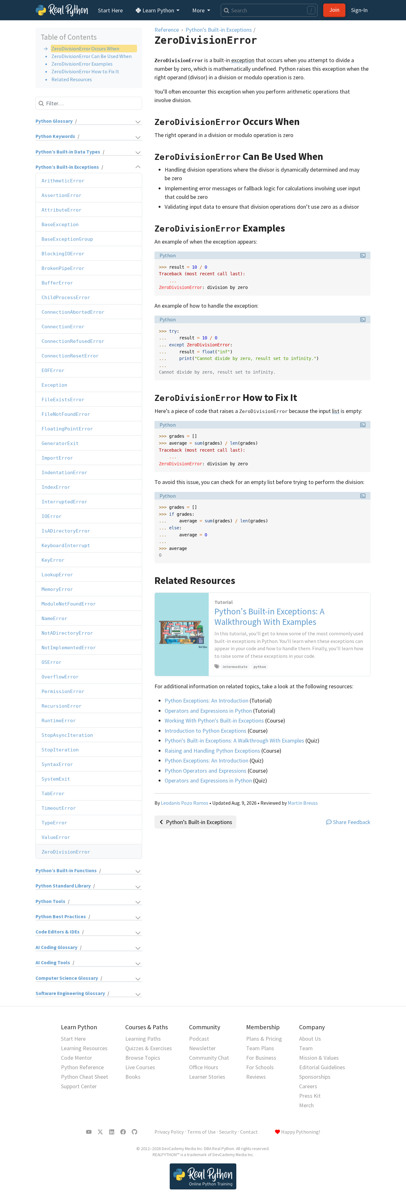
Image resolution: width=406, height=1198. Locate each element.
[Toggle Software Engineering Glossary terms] (126, 994)
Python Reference (82, 1067)
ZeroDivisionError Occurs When (85, 48)
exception (242, 60)
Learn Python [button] (158, 10)
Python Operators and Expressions (205, 770)
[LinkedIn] (111, 1132)
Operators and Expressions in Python (208, 710)
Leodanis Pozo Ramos (184, 803)
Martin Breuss (303, 803)
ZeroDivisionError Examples (82, 64)
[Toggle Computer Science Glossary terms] (122, 978)
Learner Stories (207, 1076)
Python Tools (50, 901)
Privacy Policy (169, 1132)
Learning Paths (143, 1038)
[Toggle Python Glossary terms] (110, 121)
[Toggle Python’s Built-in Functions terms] (122, 871)
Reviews (256, 1076)
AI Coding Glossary (56, 947)
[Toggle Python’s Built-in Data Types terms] (124, 152)
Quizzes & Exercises (148, 1048)
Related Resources (71, 79)
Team (306, 1048)
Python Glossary (54, 121)
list (335, 411)
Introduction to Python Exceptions (205, 730)
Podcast (199, 1038)
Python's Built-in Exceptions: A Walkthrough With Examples (234, 740)
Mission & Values (319, 1057)
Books (133, 1076)
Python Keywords (55, 137)
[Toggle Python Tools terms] (106, 902)
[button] (362, 255)
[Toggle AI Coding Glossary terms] (112, 948)
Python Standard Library (63, 886)
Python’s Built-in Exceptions (67, 167)
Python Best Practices (61, 916)
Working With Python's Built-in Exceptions (214, 720)
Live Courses (140, 1067)
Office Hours (203, 1067)
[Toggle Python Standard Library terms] (119, 886)
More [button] (199, 10)
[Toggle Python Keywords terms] (111, 137)
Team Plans (260, 1048)
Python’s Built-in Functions (66, 870)
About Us (310, 1038)
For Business (261, 1057)
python (259, 666)
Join (334, 9)
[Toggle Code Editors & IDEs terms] (113, 932)
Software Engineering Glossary (70, 994)
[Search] (225, 10)
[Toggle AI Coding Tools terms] (108, 963)
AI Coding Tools (53, 963)
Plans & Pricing (264, 1038)
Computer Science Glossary (67, 978)
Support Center (79, 1086)
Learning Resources (84, 1048)
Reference (166, 29)
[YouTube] (89, 1132)
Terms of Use (201, 1132)
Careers (308, 1086)
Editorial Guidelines (322, 1067)
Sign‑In (359, 10)
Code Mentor (76, 1057)
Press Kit (310, 1095)
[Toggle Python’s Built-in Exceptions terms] (123, 167)
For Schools (260, 1067)
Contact (249, 1132)
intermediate (235, 666)
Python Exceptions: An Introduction (206, 700)
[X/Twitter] (100, 1132)
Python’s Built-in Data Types (68, 152)
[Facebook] (123, 1132)
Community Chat (209, 1057)
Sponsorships (315, 1076)
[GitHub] (134, 1132)
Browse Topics (142, 1057)
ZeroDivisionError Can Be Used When (91, 56)
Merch (306, 1105)
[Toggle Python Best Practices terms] (116, 917)
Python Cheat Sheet (84, 1076)
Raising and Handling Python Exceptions (212, 750)
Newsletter (202, 1048)
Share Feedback (351, 822)
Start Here (110, 10)
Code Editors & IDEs (58, 932)
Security (228, 1132)
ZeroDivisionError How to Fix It (85, 71)
